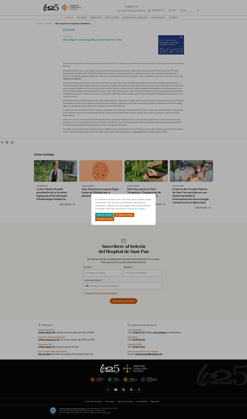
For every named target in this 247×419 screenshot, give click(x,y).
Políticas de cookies (135, 208)
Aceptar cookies (104, 215)
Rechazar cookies (105, 219)
